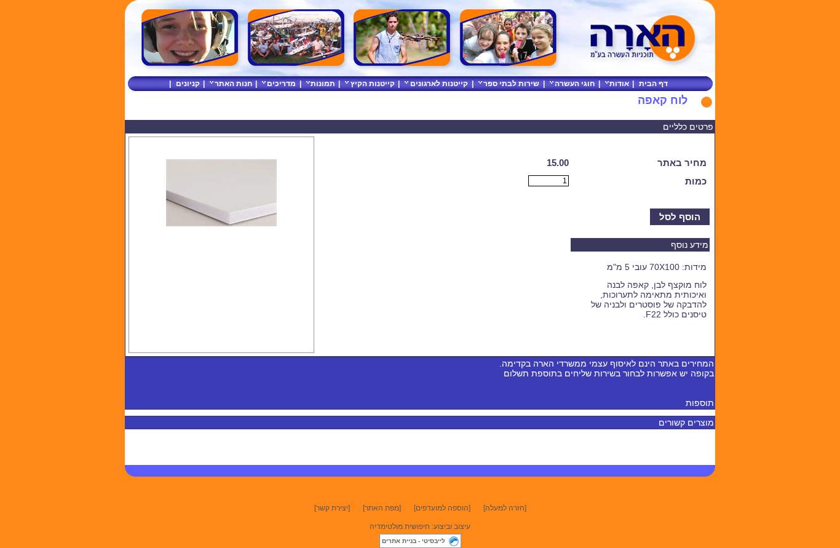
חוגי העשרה (575, 83)
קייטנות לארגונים (439, 83)
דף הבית (653, 83)
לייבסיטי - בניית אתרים (413, 541)
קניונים (188, 83)
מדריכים (281, 83)
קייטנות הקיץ (373, 83)
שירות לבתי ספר (511, 83)
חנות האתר (233, 83)
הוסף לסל (679, 217)
